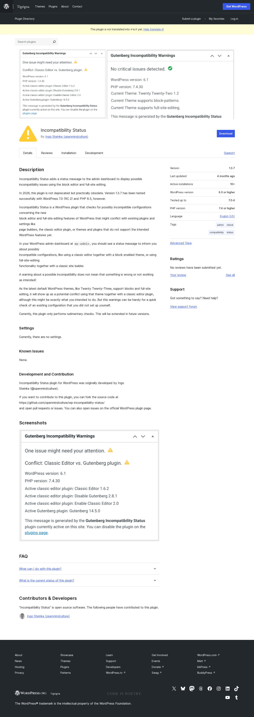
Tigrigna (55, 693)
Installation (68, 153)
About (18, 655)
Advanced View (181, 243)
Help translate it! (154, 29)
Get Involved (160, 655)
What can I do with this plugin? (40, 569)
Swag (157, 672)
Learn (109, 655)
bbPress (204, 667)
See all (230, 275)
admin (220, 225)
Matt (201, 661)
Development (94, 153)
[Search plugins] (54, 42)
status (230, 232)
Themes (65, 661)
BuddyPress (206, 672)
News (18, 661)
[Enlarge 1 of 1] (154, 434)
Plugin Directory (25, 18)
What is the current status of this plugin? (46, 580)
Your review (178, 275)
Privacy (19, 672)
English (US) (227, 216)
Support (229, 153)
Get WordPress (236, 6)
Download (225, 133)
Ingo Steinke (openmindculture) (66, 136)
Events (156, 661)
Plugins (64, 667)
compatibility (217, 232)
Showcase (66, 655)
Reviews (47, 153)
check (230, 225)
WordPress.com (208, 655)
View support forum (183, 306)
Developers (113, 667)
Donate (158, 667)
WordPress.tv (116, 672)
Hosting (19, 667)
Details (27, 153)
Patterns (65, 672)
